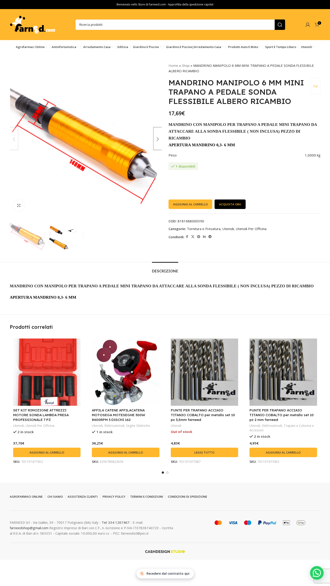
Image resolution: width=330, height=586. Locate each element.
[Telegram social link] (210, 237)
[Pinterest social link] (199, 237)
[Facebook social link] (187, 237)
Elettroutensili (114, 425)
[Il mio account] (307, 24)
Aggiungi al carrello (190, 204)
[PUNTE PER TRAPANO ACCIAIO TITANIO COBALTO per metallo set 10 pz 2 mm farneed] (283, 372)
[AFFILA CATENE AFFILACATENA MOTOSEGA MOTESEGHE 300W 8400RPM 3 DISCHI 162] (125, 372)
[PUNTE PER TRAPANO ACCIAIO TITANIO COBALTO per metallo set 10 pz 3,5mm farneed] (204, 372)
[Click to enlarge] (18, 205)
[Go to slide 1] (163, 472)
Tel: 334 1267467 (116, 522)
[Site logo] (32, 24)
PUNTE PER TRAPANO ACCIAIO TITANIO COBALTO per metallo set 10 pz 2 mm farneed (281, 415)
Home (173, 65)
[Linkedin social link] (204, 237)
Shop (186, 65)
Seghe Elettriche (138, 425)
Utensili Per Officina (251, 228)
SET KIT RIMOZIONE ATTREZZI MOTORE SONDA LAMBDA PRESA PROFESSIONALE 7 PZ (41, 415)
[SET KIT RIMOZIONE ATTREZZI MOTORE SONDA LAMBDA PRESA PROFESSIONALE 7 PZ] (47, 372)
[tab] (165, 269)
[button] (47, 452)
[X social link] (193, 237)
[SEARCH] (280, 24)
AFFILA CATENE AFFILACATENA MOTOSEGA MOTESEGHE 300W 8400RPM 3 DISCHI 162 (118, 415)
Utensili (228, 228)
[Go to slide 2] (167, 472)
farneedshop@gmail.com (29, 528)
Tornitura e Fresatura (203, 228)
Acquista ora (230, 204)
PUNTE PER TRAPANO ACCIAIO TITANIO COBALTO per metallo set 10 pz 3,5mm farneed (203, 415)
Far (315, 86)
